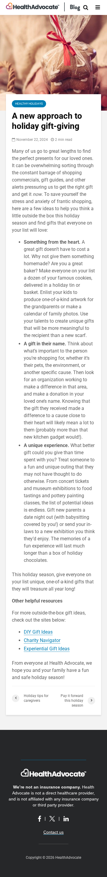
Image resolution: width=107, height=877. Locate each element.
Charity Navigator (42, 640)
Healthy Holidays (29, 103)
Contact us (53, 832)
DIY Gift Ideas (38, 632)
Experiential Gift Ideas (47, 649)
